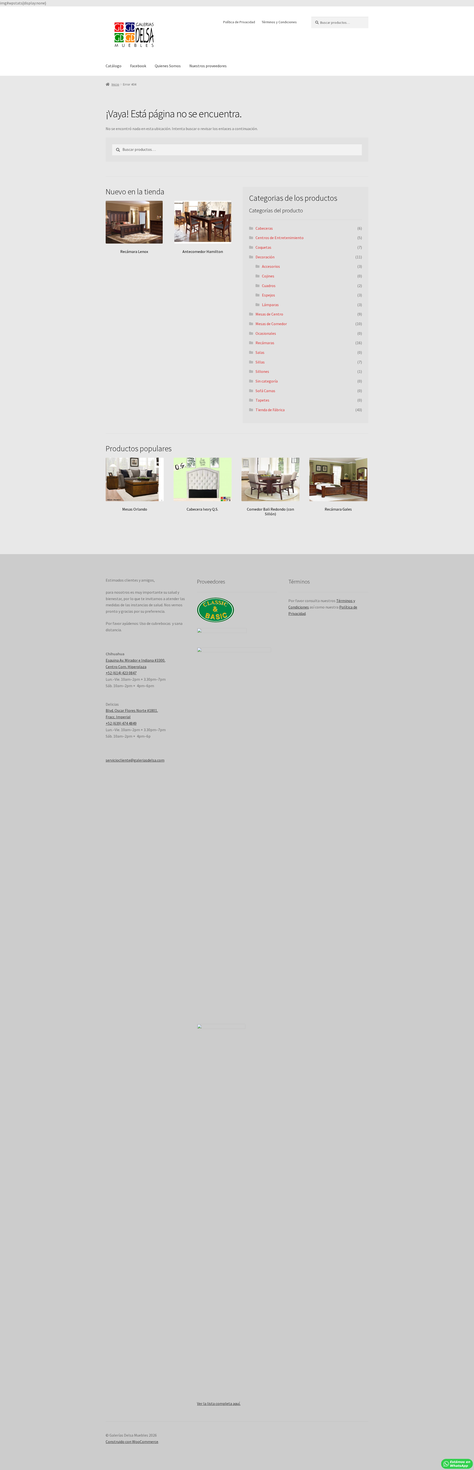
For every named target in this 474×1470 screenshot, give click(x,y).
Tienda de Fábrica (270, 409)
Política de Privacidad (239, 22)
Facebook (138, 65)
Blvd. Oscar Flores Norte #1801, (132, 710)
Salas (260, 352)
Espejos (268, 295)
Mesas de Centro (269, 314)
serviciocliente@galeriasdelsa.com (135, 760)
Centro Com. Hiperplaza (126, 666)
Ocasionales (266, 333)
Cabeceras (264, 228)
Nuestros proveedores (208, 65)
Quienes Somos (168, 65)
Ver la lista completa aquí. (218, 1403)
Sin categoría (267, 381)
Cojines (268, 275)
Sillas (260, 362)
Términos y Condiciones (279, 22)
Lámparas (270, 304)
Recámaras (265, 342)
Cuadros (269, 285)
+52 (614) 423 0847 (121, 672)
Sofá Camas (265, 390)
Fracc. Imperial (118, 716)
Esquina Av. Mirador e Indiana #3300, (135, 660)
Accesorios (271, 266)
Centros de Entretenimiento (280, 237)
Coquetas (263, 247)
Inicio (115, 84)
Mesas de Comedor (271, 323)
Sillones (262, 371)
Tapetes (262, 400)
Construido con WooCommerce (132, 1441)
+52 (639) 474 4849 (121, 723)
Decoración (265, 256)
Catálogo (113, 65)
